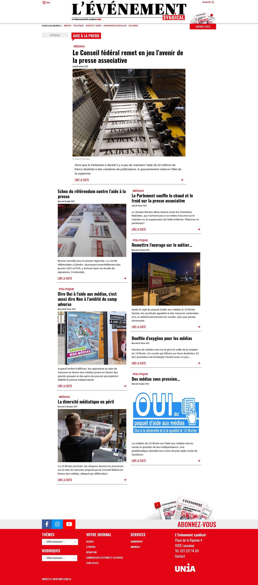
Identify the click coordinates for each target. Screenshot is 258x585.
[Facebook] (47, 524)
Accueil (90, 541)
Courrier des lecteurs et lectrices (104, 557)
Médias (67, 26)
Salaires (133, 26)
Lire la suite (82, 180)
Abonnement (137, 541)
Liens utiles (92, 563)
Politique (78, 26)
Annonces (135, 547)
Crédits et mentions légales (56, 579)
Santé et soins (93, 26)
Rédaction (91, 552)
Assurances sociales (114, 26)
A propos (90, 547)
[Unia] (185, 567)
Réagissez (55, 35)
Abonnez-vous (203, 26)
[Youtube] (69, 524)
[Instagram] (57, 524)
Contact (180, 556)
